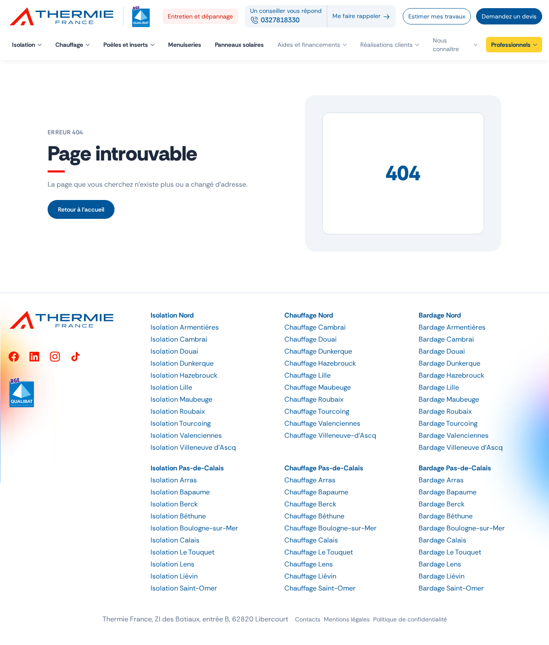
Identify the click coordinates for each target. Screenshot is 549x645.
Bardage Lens (440, 564)
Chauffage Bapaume (316, 492)
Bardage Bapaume (448, 492)
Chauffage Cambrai (315, 327)
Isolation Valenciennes (186, 435)
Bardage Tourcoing (448, 423)
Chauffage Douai (310, 339)
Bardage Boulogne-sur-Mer (462, 528)
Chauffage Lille (307, 375)
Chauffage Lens (308, 564)
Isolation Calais (175, 540)
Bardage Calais (442, 540)
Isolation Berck (174, 504)
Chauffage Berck (310, 504)
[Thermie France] (65, 16)
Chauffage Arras (309, 480)
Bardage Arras (441, 480)
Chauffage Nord (308, 315)
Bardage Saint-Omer (451, 588)
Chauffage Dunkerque (318, 351)
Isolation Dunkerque (182, 363)
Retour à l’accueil (81, 209)
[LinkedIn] (34, 356)
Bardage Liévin (442, 576)
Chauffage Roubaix (314, 399)
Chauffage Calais (311, 540)
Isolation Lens (172, 564)
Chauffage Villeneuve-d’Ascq (330, 435)
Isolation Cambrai (179, 339)
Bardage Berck (442, 504)
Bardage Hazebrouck (451, 375)
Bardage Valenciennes (454, 435)
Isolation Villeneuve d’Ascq (193, 447)
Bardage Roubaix (445, 411)
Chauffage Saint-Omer (320, 588)
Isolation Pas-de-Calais (187, 467)
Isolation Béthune (178, 516)
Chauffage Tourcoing (316, 411)
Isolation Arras (174, 480)
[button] (455, 45)
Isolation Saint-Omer (184, 588)
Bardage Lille (439, 387)
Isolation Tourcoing (181, 423)
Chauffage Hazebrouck (320, 363)
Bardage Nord (440, 315)
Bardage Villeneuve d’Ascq (461, 447)
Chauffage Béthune (314, 516)
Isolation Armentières (185, 327)
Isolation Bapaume (180, 492)
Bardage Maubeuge (449, 399)
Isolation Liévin (174, 576)
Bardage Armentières (452, 327)
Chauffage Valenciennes (322, 423)
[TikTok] (75, 356)
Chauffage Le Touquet (318, 552)
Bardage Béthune (446, 516)
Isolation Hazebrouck (184, 375)
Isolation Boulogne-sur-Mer (194, 528)
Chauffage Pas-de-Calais (323, 467)
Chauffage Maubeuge (317, 387)
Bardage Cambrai (446, 339)
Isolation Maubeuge (181, 399)
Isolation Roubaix (178, 411)
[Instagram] (55, 356)
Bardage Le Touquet (450, 552)
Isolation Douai (174, 351)
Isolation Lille (171, 387)
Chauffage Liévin (310, 576)
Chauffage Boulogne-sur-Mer (330, 528)
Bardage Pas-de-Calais (455, 467)
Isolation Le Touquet (182, 552)
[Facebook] (14, 356)
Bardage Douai (442, 351)
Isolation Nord (172, 315)
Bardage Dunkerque (449, 363)
